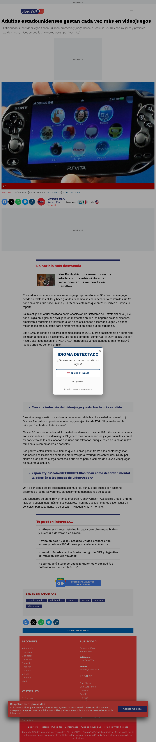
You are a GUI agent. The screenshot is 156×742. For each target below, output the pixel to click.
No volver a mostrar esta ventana (78, 389)
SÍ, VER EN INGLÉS (78, 373)
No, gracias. (78, 381)
